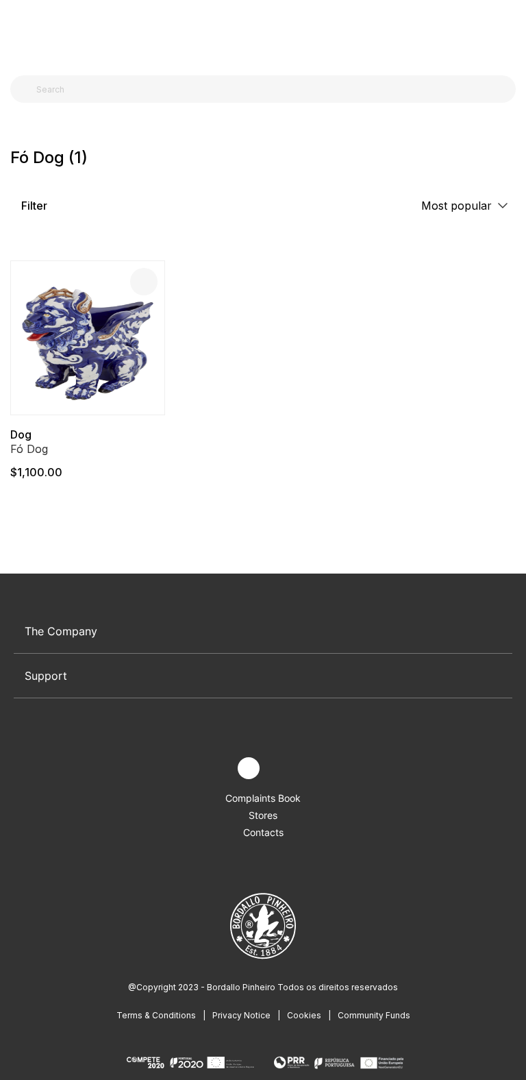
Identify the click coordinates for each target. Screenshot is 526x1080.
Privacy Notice (241, 1015)
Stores (263, 815)
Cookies (304, 1015)
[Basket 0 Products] (510, 33)
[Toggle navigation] (17, 32)
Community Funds (374, 1015)
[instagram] (249, 768)
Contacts (263, 832)
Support (46, 676)
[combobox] (271, 89)
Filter (32, 205)
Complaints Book (263, 798)
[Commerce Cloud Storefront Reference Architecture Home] (259, 34)
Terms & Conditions (156, 1015)
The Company (61, 631)
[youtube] (280, 768)
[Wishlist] (144, 281)
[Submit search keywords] (24, 89)
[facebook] (216, 768)
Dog (21, 434)
